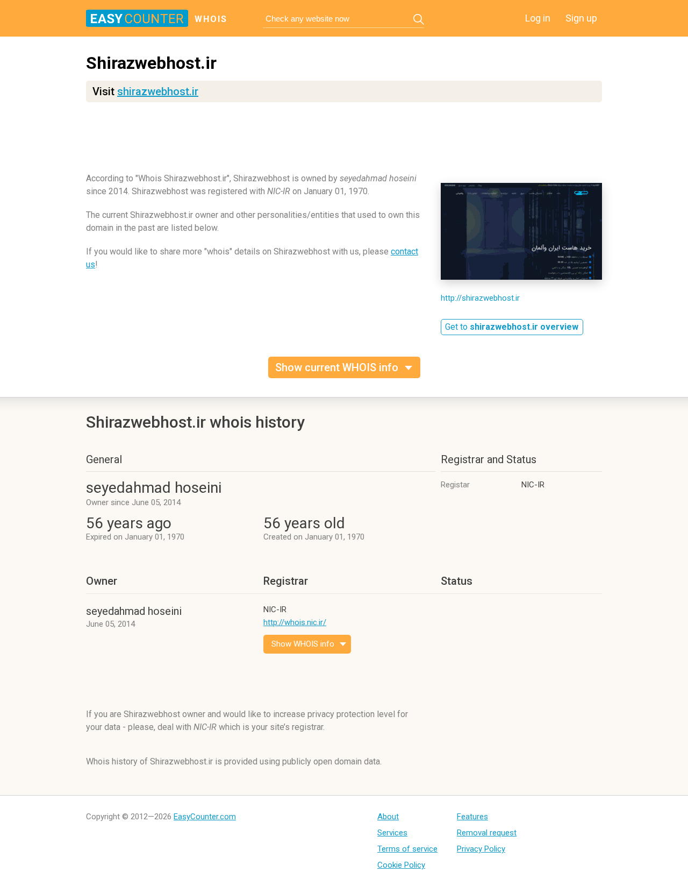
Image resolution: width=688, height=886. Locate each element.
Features (472, 816)
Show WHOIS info (302, 644)
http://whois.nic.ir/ (294, 622)
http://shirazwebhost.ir (480, 298)
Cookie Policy (401, 865)
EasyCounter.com (205, 816)
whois (211, 19)
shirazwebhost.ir (157, 91)
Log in (537, 18)
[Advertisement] (344, 142)
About (388, 816)
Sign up (581, 18)
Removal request (487, 833)
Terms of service (407, 849)
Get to (511, 327)
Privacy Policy (481, 849)
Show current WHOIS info (336, 367)
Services (392, 833)
